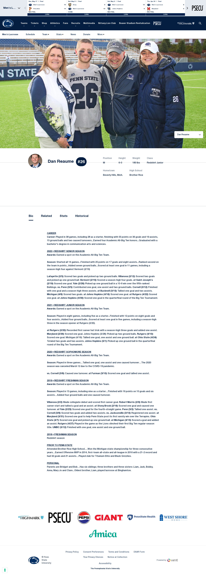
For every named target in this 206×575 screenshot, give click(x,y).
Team (44, 35)
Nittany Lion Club (107, 23)
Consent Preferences (93, 552)
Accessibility (105, 563)
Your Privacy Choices (93, 557)
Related (46, 216)
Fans (65, 23)
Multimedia (89, 23)
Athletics (55, 23)
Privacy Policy (72, 552)
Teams (24, 23)
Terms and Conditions (118, 552)
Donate (86, 35)
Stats (59, 35)
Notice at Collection (117, 557)
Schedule (30, 35)
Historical (81, 216)
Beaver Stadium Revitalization (134, 23)
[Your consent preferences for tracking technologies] (5, 570)
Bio (31, 216)
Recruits (75, 23)
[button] (187, 8)
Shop (44, 23)
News (73, 35)
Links (47, 14)
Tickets (34, 23)
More (100, 35)
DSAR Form (139, 552)
